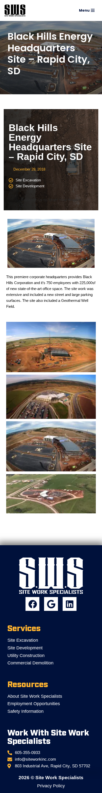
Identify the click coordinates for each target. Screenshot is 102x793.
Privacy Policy (51, 785)
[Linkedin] (69, 604)
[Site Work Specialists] (16, 10)
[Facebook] (32, 604)
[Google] (51, 604)
